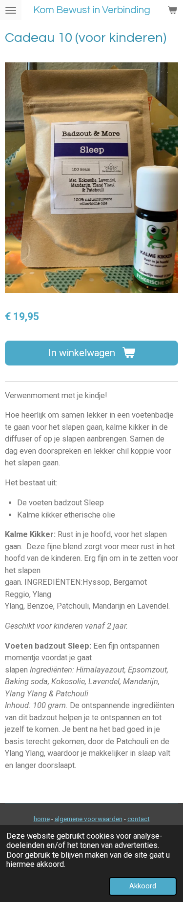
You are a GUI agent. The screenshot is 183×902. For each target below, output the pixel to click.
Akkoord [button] (142, 886)
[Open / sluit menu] (10, 10)
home (42, 819)
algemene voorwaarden (88, 819)
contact (138, 819)
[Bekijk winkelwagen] (172, 10)
